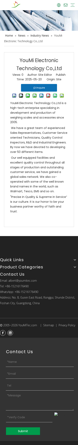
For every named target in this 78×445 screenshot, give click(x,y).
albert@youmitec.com (22, 280)
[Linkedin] (10, 333)
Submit (23, 431)
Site (58, 79)
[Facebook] (3, 333)
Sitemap (48, 325)
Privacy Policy (67, 325)
